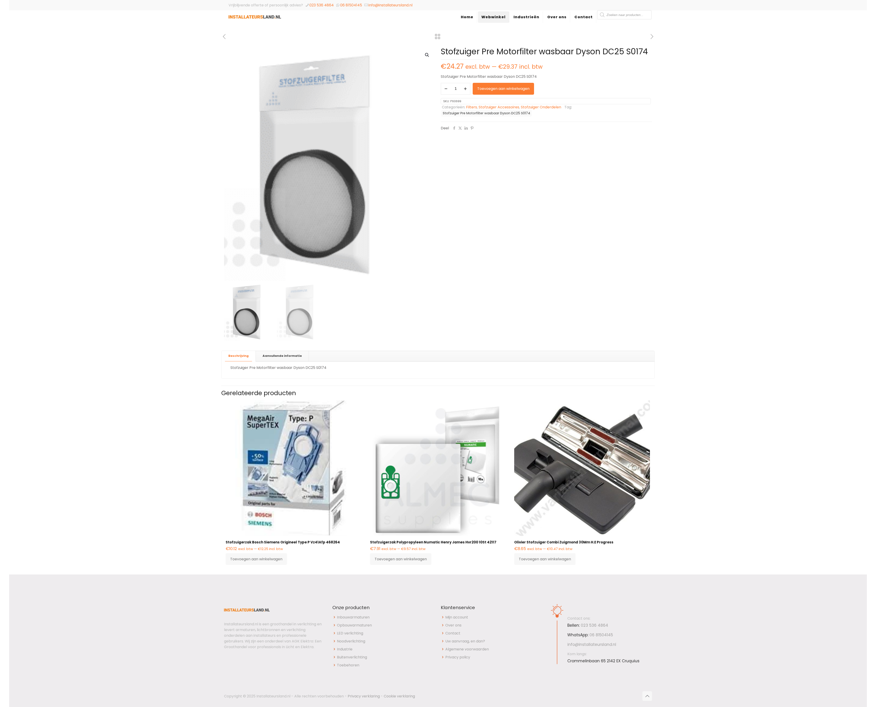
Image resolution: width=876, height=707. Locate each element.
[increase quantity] (465, 89)
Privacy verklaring (364, 696)
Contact (452, 633)
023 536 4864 (321, 5)
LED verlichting (350, 633)
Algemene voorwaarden (467, 649)
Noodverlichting (351, 641)
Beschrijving (238, 356)
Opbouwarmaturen (354, 625)
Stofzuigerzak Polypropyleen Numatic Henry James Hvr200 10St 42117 (433, 542)
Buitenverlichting (352, 657)
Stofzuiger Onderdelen (541, 107)
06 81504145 (351, 5)
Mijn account (456, 617)
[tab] (239, 356)
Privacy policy (457, 657)
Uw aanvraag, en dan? (465, 641)
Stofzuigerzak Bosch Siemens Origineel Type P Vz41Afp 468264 (283, 542)
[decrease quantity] (446, 89)
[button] (427, 55)
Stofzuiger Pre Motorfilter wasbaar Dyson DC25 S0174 (486, 113)
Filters (471, 107)
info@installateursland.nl (390, 5)
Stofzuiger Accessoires (499, 107)
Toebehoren (348, 665)
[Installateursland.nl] (255, 21)
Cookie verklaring (399, 696)
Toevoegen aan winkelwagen (503, 88)
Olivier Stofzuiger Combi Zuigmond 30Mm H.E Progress (563, 542)
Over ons (453, 625)
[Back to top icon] (647, 696)
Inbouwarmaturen (353, 617)
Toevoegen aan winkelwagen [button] (256, 559)
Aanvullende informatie (282, 356)
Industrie (344, 649)
